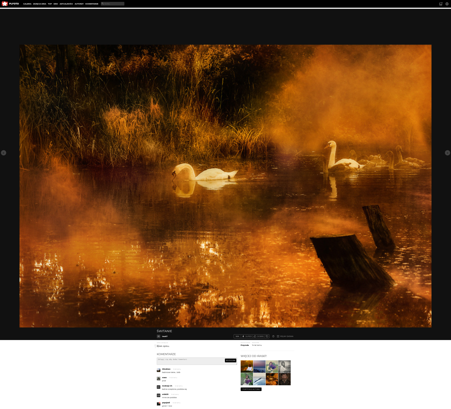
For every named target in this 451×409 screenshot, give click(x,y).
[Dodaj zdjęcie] (441, 4)
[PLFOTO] (10, 4)
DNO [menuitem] (56, 4)
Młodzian (166, 369)
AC (158, 387)
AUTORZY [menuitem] (79, 4)
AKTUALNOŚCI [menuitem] (66, 4)
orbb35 (165, 394)
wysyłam (230, 360)
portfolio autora (251, 389)
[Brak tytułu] (259, 379)
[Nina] (272, 366)
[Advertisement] (225, 25)
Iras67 (164, 336)
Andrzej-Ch (167, 386)
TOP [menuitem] (50, 4)
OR (158, 395)
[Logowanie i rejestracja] (447, 4)
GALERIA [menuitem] (27, 4)
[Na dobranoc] (247, 366)
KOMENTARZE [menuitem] (91, 4)
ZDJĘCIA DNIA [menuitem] (39, 4)
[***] (259, 366)
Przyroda (245, 345)
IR (158, 336)
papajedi (166, 402)
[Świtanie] (272, 379)
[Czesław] (284, 379)
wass (164, 377)
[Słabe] (267, 336)
